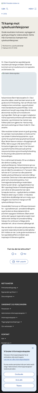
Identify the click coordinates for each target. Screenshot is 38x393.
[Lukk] (32, 348)
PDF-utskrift (21, 262)
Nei (25, 254)
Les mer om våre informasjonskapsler (17, 359)
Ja (15, 254)
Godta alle (19, 374)
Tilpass (19, 385)
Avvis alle (19, 380)
